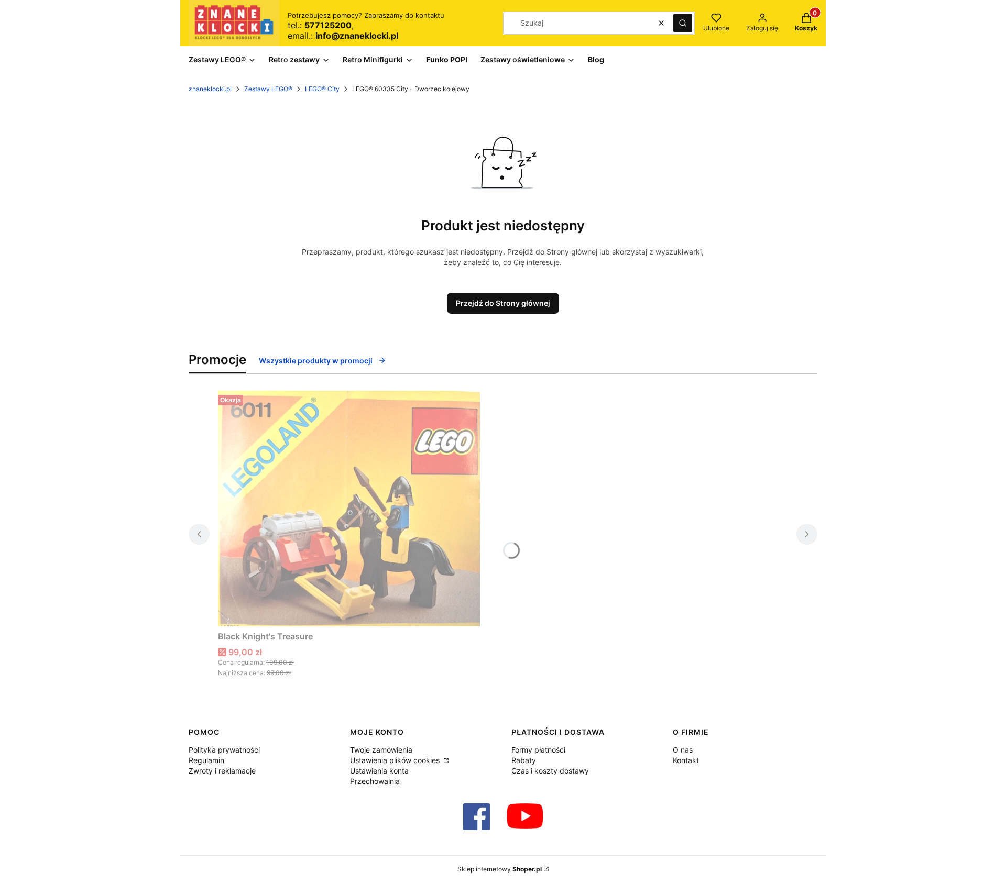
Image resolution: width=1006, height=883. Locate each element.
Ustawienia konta (379, 770)
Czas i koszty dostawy (550, 770)
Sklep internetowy (499, 869)
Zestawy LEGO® (268, 89)
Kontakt (686, 760)
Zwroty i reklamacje (222, 770)
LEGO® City (322, 89)
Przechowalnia (375, 781)
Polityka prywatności (224, 749)
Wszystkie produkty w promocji (316, 360)
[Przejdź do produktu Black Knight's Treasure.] (349, 508)
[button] (682, 23)
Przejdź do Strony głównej (503, 303)
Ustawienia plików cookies (396, 760)
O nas (683, 749)
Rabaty (523, 760)
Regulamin (206, 760)
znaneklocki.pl (210, 89)
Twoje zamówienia (381, 749)
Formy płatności (538, 749)
